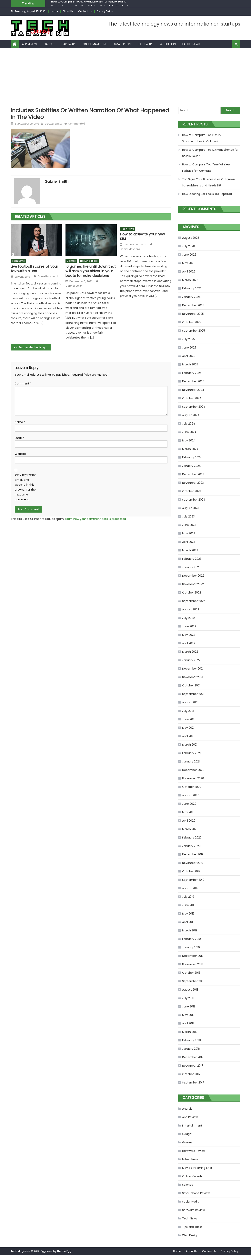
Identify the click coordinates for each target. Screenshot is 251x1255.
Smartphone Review (196, 1193)
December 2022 (193, 576)
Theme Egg (64, 1251)
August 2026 (190, 238)
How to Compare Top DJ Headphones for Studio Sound (210, 153)
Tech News (18, 260)
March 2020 (190, 829)
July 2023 (188, 516)
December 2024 (193, 381)
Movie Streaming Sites (197, 1168)
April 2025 (188, 356)
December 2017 (193, 1057)
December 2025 (193, 305)
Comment (23, 383)
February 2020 (192, 837)
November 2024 (193, 390)
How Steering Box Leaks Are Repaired (207, 194)
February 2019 (191, 939)
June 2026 (189, 255)
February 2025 (191, 373)
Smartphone (123, 44)
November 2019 (192, 863)
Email (19, 438)
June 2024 (189, 432)
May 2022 (188, 635)
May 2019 (188, 914)
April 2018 (188, 1023)
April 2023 (188, 542)
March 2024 (190, 449)
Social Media (190, 1202)
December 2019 (193, 854)
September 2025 (193, 331)
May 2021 (188, 728)
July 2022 (188, 618)
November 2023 (193, 483)
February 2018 (191, 1040)
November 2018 (192, 964)
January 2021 (191, 761)
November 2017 (192, 1066)
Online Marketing (95, 44)
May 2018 (188, 1015)
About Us (68, 11)
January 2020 (191, 846)
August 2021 (190, 702)
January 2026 (191, 297)
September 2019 (193, 880)
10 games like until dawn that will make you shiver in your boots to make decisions (90, 271)
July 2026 (188, 246)
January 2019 (191, 947)
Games (71, 260)
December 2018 (193, 956)
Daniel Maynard (48, 276)
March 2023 (190, 550)
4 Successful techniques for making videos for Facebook (33, 347)
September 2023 (193, 500)
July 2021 (188, 711)
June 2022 (189, 626)
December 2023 (193, 474)
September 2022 (193, 601)
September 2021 (193, 694)
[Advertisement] (125, 77)
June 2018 (189, 1006)
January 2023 (191, 567)
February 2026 (192, 288)
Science (187, 1185)
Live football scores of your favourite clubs (34, 268)
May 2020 (188, 812)
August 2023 (190, 508)
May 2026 (188, 263)
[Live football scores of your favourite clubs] (36, 240)
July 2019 (188, 897)
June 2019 (189, 905)
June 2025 (189, 348)
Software (146, 44)
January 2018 (191, 1049)
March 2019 (189, 930)
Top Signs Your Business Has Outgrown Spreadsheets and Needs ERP (208, 182)
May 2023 (188, 533)
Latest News (191, 44)
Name (20, 422)
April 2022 (188, 643)
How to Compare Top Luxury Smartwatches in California (201, 138)
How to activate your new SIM (142, 236)
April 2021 (188, 736)
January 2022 (191, 660)
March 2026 (190, 280)
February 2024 (192, 457)
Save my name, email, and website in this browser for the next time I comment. (25, 487)
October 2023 (191, 491)
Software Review (193, 1210)
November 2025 (193, 314)
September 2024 (193, 407)
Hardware (69, 44)
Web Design (168, 44)
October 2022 (191, 592)
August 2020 (190, 795)
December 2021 (192, 669)
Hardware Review (193, 1151)
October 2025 (191, 322)
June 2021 (188, 719)
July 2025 (188, 339)
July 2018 (188, 998)
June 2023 (189, 525)
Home (54, 11)
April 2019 (188, 922)
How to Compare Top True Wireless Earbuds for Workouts (90, 4)
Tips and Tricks (89, 260)
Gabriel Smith (53, 124)
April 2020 (188, 821)
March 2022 (190, 652)
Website (20, 454)
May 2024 (189, 440)
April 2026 (188, 271)
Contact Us (85, 11)
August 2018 (190, 990)
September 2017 (193, 1082)
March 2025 (190, 364)
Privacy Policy (105, 11)
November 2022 (193, 584)
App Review (29, 44)
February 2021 (191, 753)
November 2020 (193, 778)
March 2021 (189, 745)
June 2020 (189, 804)
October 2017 (191, 1074)
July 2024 (188, 424)
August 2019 (190, 888)
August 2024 (190, 415)
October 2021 (191, 685)
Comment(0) (76, 124)
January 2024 (191, 466)
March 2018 (189, 1032)
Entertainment (192, 1125)
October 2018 (191, 973)
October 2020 (191, 787)
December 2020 (193, 770)
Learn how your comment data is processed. (95, 519)
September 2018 (193, 981)
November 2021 (192, 677)
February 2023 (191, 559)
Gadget (49, 44)
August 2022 (190, 609)
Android (187, 1109)
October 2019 (191, 871)
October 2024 (191, 398)
